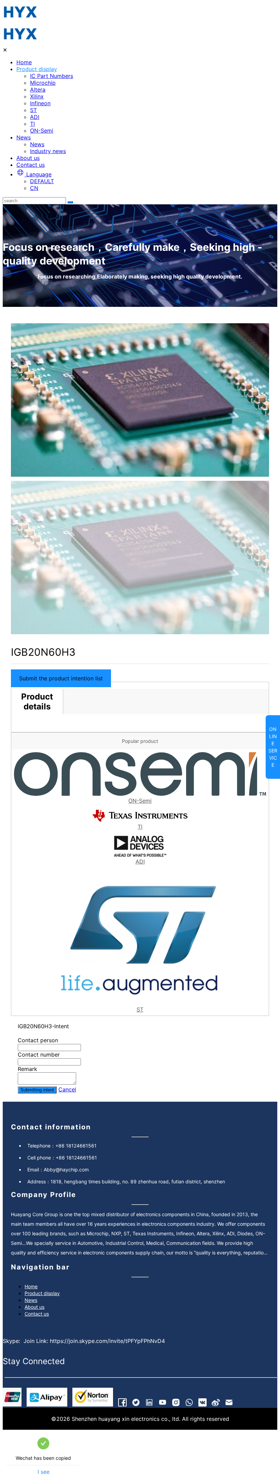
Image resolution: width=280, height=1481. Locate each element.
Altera (37, 89)
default (42, 181)
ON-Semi (41, 130)
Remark (27, 1068)
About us (28, 157)
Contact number (39, 1054)
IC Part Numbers (51, 75)
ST (33, 110)
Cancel (67, 1089)
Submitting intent (37, 1089)
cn (34, 188)
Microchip (43, 82)
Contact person (38, 1040)
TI (32, 123)
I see (44, 1471)
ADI (34, 116)
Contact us (30, 164)
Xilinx (37, 96)
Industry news (48, 151)
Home (24, 62)
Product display (36, 69)
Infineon (40, 103)
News (23, 137)
